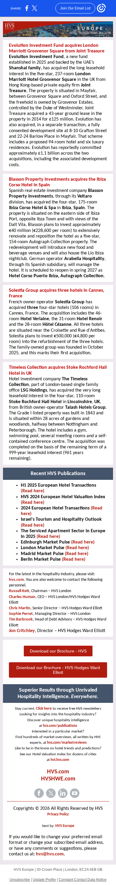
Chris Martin (19, 608)
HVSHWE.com (58, 779)
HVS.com (58, 772)
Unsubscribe (20, 880)
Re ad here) (77, 553)
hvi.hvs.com (60, 760)
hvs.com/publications (60, 726)
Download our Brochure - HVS (58, 651)
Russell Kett (19, 591)
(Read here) (32, 491)
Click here (44, 709)
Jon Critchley (22, 631)
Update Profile (44, 880)
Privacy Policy (58, 814)
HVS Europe (64, 826)
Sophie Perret (21, 614)
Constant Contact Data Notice (82, 880)
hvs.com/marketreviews (67, 743)
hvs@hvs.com (50, 854)
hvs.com (16, 580)
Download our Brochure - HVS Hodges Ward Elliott (58, 670)
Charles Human (22, 597)
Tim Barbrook (21, 619)
